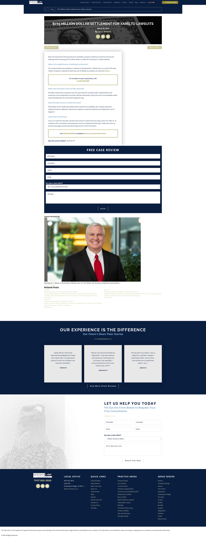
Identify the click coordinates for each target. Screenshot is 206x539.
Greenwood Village (164, 494)
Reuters (107, 71)
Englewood (161, 511)
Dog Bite (120, 505)
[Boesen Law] (36, 2)
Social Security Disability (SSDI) (128, 492)
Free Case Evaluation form (95, 133)
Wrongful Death (123, 516)
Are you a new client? (112, 435)
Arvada (160, 500)
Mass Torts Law (96, 486)
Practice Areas (84, 2)
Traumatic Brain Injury (125, 508)
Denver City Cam (96, 500)
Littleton (160, 513)
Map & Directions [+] (71, 489)
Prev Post (51, 47)
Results (131, 2)
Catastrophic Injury (124, 502)
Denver (160, 481)
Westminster (162, 519)
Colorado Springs (164, 483)
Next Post (154, 47)
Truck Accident (123, 486)
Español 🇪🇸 (151, 2)
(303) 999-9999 (83, 81)
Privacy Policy (95, 505)
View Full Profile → (50, 285)
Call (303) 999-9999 (171, 2)
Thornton (161, 497)
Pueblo (160, 502)
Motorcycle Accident (124, 494)
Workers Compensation (126, 489)
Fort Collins (162, 489)
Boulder (160, 505)
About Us (94, 489)
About (124, 2)
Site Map (94, 508)
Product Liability (123, 511)
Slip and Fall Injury (124, 513)
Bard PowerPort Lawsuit (126, 500)
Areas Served (107, 2)
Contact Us (143, 2)
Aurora (160, 486)
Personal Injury (123, 481)
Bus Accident (122, 497)
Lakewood (161, 492)
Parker (160, 516)
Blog (136, 2)
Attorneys (116, 2)
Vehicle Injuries (96, 2)
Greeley (160, 508)
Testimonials (95, 492)
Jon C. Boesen (104, 31)
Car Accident (122, 483)
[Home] (46, 9)
